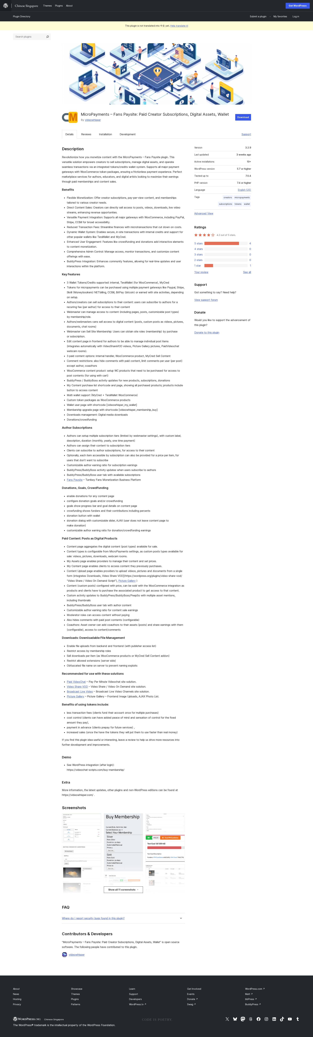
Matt (249, 994)
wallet (247, 204)
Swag (191, 1004)
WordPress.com (255, 988)
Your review (201, 272)
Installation (105, 134)
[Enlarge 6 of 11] (138, 878)
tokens (238, 204)
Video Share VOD (77, 686)
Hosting (17, 999)
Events (190, 994)
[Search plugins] (47, 36)
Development (128, 134)
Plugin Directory (21, 16)
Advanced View (203, 213)
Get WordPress (298, 5)
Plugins (75, 999)
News (16, 994)
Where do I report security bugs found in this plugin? (93, 918)
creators (228, 197)
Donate (192, 999)
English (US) (244, 189)
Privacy (17, 1004)
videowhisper (93, 120)
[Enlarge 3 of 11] (96, 885)
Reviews (86, 134)
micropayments (242, 197)
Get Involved (194, 988)
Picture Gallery (127, 580)
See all (247, 272)
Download (243, 117)
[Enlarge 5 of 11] (138, 817)
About (16, 988)
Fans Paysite (74, 479)
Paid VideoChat (76, 681)
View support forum (206, 299)
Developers (135, 999)
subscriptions (225, 204)
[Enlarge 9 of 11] (180, 839)
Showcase (76, 988)
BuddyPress (253, 1004)
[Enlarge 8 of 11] (180, 817)
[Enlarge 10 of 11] (180, 868)
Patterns (75, 1004)
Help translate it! (179, 25)
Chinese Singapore (54, 1019)
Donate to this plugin (206, 332)
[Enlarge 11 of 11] (180, 893)
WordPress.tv (137, 1004)
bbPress (251, 999)
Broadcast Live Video (80, 691)
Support (246, 134)
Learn (132, 988)
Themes (75, 994)
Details (69, 134)
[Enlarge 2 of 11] (96, 850)
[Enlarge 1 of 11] (96, 817)
